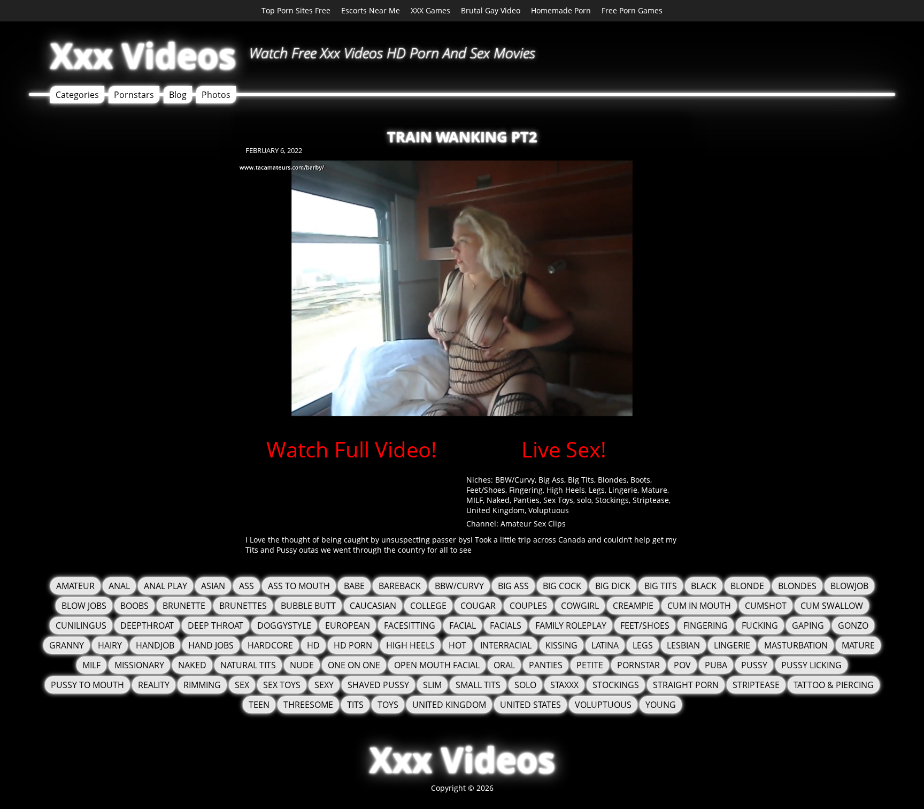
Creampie (633, 606)
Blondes (612, 480)
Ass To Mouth (299, 586)
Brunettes (243, 606)
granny (66, 645)
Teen (259, 705)
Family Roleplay (570, 625)
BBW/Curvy (515, 480)
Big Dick (612, 586)
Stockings (612, 500)
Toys (388, 705)
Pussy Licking (811, 665)
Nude (302, 665)
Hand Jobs (211, 645)
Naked (498, 500)
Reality (154, 685)
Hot (457, 645)
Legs (597, 490)
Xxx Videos (143, 55)
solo (584, 500)
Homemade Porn (561, 10)
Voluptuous (548, 510)
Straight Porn (686, 685)
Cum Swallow (831, 606)
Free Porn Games (632, 10)
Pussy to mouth (87, 685)
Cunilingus (81, 625)
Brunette (184, 606)
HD (313, 645)
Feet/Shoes (485, 490)
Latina (605, 645)
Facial (462, 625)
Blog (178, 95)
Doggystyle (284, 625)
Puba (716, 665)
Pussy (754, 665)
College (428, 606)
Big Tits (581, 480)
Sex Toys (558, 500)
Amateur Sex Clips (533, 523)
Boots (640, 480)
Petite (589, 665)
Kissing (561, 645)
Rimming (202, 685)
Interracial (506, 645)
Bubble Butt (308, 606)
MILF (474, 500)
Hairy (110, 645)
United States (530, 705)
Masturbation (796, 645)
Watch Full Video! (351, 449)
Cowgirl (580, 606)
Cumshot (766, 606)
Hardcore (270, 645)
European (347, 625)
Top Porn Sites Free (295, 10)
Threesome (308, 705)
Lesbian (683, 645)
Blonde (747, 586)
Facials (505, 625)
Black (704, 586)
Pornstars (134, 95)
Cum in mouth (699, 606)
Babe (354, 586)
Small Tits (478, 685)
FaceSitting (409, 625)
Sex (242, 685)
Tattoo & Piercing (834, 685)
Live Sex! (563, 449)
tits (355, 705)
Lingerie (623, 490)
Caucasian (373, 606)
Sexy (324, 685)
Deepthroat (147, 625)
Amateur (75, 586)
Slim (432, 685)
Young (660, 705)
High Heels (565, 490)
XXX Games (430, 10)
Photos (216, 95)
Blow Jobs (83, 606)
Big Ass (551, 480)
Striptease (651, 500)
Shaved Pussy (378, 685)
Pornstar (638, 665)
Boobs (134, 606)
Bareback (400, 586)
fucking (760, 625)
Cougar (478, 606)
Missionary (139, 665)
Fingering (526, 490)
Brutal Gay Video (490, 10)
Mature (654, 490)
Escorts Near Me (370, 10)
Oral (504, 665)
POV (682, 665)
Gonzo (853, 625)
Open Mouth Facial (437, 665)
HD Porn (353, 645)
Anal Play (165, 586)
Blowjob (849, 586)
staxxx (564, 685)
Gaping (808, 625)
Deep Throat (215, 625)
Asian (213, 586)
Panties (526, 500)
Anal (119, 586)
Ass (246, 586)
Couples (528, 606)
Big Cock (562, 586)
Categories (77, 95)
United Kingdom (495, 510)
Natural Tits (248, 665)
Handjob (155, 645)
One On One (354, 665)
